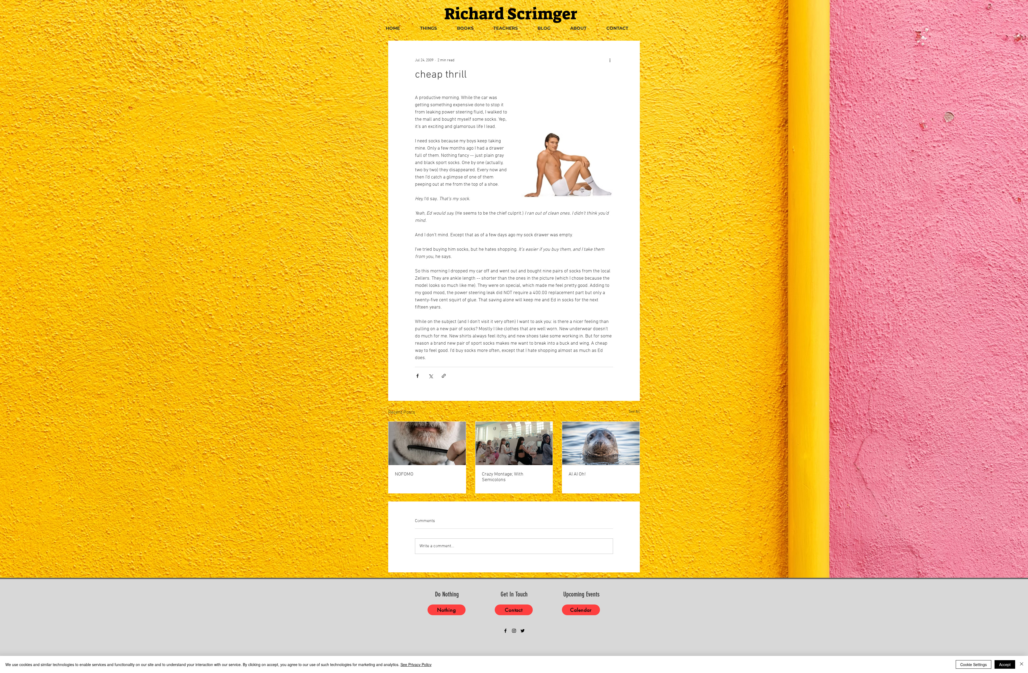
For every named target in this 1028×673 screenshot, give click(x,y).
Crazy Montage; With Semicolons (502, 477)
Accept (1005, 664)
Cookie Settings (973, 664)
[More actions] (610, 60)
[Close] (1021, 664)
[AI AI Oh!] (601, 443)
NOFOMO (404, 474)
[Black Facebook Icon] (505, 630)
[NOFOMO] (427, 443)
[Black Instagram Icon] (514, 630)
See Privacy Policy (416, 664)
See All (634, 411)
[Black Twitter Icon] (522, 630)
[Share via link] (443, 375)
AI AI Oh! (577, 474)
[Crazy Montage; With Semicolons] (514, 443)
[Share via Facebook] (417, 375)
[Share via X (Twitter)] (430, 375)
